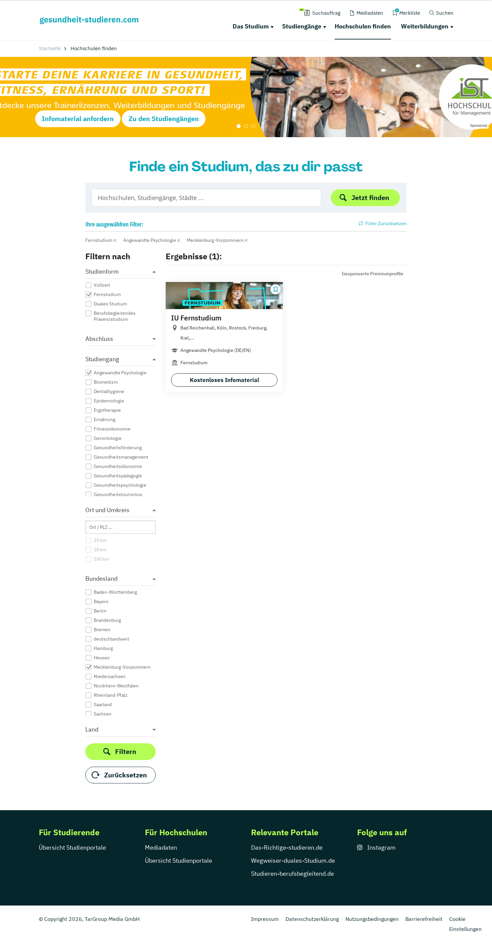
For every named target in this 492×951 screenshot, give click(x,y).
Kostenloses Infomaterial (224, 380)
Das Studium (251, 26)
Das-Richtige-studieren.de (287, 847)
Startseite (50, 48)
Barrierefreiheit (423, 919)
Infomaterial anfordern (78, 118)
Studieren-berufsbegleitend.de (292, 873)
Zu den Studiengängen (164, 118)
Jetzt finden (370, 197)
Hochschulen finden (363, 26)
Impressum (265, 919)
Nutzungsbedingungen (372, 919)
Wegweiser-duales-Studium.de (293, 860)
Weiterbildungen (424, 26)
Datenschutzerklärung (312, 919)
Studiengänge (301, 26)
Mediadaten (161, 847)
